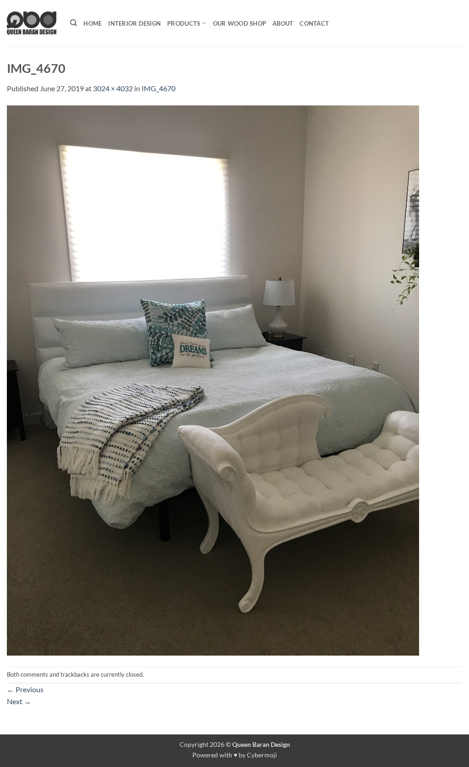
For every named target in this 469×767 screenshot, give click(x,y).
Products (183, 23)
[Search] (73, 23)
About (283, 23)
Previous (25, 689)
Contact (314, 23)
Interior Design (134, 23)
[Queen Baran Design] (31, 22)
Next (19, 701)
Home (92, 23)
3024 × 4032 (113, 88)
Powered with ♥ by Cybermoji (234, 755)
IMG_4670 (158, 88)
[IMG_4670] (213, 379)
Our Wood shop (239, 23)
